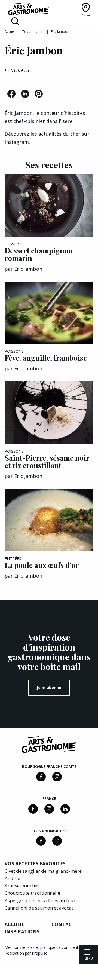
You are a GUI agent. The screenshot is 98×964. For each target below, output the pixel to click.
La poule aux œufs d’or (42, 565)
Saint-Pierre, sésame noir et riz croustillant (47, 461)
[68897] (57, 776)
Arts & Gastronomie (26, 70)
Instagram (17, 142)
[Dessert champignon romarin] (49, 205)
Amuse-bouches (22, 885)
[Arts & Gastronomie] (28, 10)
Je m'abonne (49, 687)
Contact (63, 924)
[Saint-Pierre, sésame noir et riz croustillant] (49, 412)
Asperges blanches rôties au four (40, 900)
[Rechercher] (15, 21)
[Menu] (88, 953)
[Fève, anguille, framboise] (49, 313)
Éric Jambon (28, 269)
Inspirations (22, 932)
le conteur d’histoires (60, 113)
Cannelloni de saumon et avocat (39, 908)
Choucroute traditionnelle (32, 893)
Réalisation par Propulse (26, 953)
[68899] (65, 809)
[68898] (41, 776)
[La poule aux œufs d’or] (49, 520)
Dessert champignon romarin (39, 254)
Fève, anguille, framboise (46, 358)
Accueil (10, 31)
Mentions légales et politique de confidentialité (46, 947)
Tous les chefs (33, 31)
